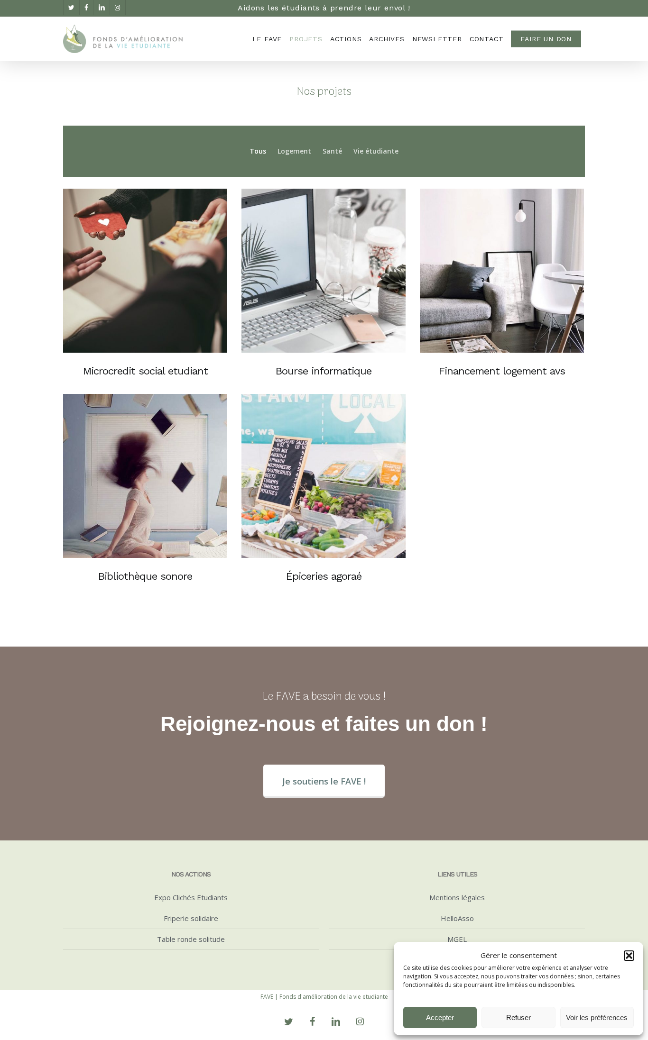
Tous (258, 150)
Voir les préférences (597, 1017)
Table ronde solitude (191, 939)
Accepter (440, 1017)
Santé (332, 150)
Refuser (518, 1017)
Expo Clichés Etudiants (191, 897)
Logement (294, 150)
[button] (629, 955)
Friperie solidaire (191, 918)
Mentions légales (457, 897)
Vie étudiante (375, 150)
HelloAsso (457, 918)
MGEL (457, 939)
